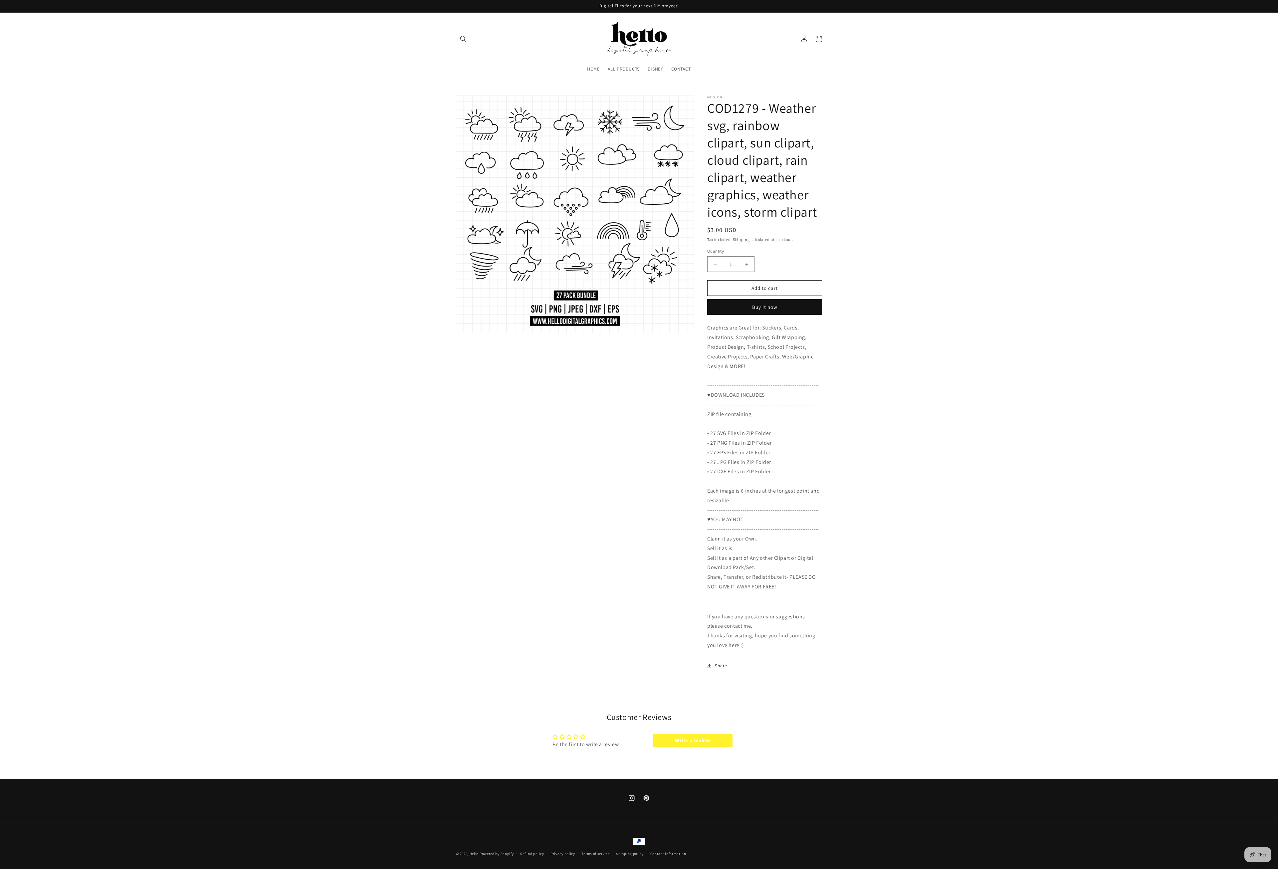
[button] (463, 39)
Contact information (668, 853)
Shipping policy (630, 853)
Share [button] (721, 666)
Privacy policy (562, 853)
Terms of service (595, 853)
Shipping (741, 239)
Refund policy (532, 853)
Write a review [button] (692, 740)
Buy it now (764, 307)
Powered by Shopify (497, 853)
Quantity (715, 251)
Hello (474, 853)
